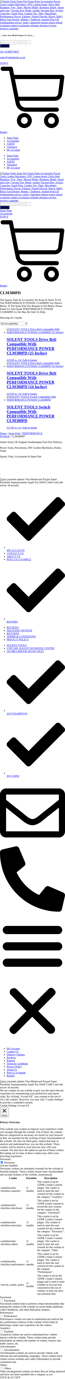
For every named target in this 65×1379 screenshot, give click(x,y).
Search (4, 46)
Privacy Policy (14, 1066)
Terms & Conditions (17, 1063)
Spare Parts (12, 137)
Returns (11, 1060)
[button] (32, 978)
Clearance (12, 146)
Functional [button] (5, 1297)
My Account (13, 150)
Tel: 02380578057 (9, 51)
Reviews (11, 1057)
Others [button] (3, 1365)
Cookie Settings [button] (8, 1105)
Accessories (13, 140)
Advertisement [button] (7, 1346)
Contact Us (12, 1051)
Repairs (11, 1075)
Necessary (9, 1162)
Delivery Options (16, 1054)
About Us (12, 1069)
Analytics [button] (5, 1328)
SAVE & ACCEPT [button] (10, 1377)
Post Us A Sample (16, 1072)
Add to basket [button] (29, 360)
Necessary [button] (5, 1159)
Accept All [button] (23, 1105)
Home (3, 433)
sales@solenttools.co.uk (12, 57)
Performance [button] (6, 1312)
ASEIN (11, 143)
